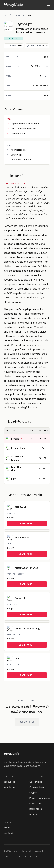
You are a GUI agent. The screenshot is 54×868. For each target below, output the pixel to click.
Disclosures (32, 857)
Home (6, 15)
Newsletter (10, 787)
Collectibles (35, 781)
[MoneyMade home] (13, 5)
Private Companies (39, 798)
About (7, 827)
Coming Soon (27, 722)
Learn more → (27, 523)
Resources (9, 781)
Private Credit (37, 803)
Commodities (36, 787)
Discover (17, 15)
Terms (19, 857)
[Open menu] (49, 5)
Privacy (8, 857)
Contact (8, 832)
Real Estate (35, 808)
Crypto (33, 792)
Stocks (33, 814)
